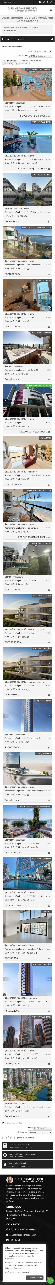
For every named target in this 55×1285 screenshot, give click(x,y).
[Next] (48, 84)
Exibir (30, 51)
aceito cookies (36, 1278)
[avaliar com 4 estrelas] (11, 1137)
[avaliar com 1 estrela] (3, 1137)
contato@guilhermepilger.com (22, 1235)
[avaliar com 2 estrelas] (6, 1137)
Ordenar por (23, 56)
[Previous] (6, 84)
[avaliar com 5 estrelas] (14, 1137)
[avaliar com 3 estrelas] (8, 1137)
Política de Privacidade (46, 1282)
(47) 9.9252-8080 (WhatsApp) (22, 1229)
